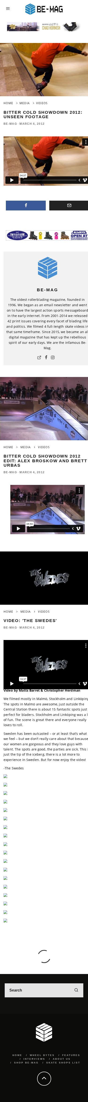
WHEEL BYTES (42, 1055)
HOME (17, 1055)
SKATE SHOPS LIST (63, 1062)
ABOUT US (62, 1059)
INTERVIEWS (34, 1059)
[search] (76, 990)
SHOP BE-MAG (26, 1062)
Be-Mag (10, 123)
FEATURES (71, 1055)
